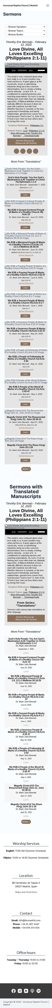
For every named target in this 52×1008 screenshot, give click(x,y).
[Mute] (35, 70)
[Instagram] (20, 991)
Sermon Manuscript (25, 140)
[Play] (8, 70)
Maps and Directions (26, 892)
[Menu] (47, 5)
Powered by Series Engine (26, 476)
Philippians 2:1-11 (37, 130)
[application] (26, 70)
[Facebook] (14, 991)
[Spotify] (38, 991)
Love (25, 130)
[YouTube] (26, 991)
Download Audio (32, 135)
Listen (25, 195)
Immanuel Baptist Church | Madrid (20, 5)
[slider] (42, 70)
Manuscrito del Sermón (26, 143)
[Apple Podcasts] (32, 991)
